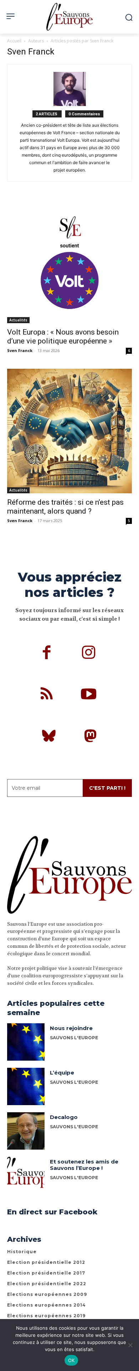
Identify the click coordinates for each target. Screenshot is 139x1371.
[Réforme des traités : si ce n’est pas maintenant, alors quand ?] (69, 431)
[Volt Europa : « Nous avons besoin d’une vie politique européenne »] (69, 261)
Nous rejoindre (71, 1028)
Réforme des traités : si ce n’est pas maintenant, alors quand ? (65, 506)
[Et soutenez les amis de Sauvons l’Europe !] (26, 1175)
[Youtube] (89, 695)
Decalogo (64, 1117)
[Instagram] (89, 653)
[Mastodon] (90, 737)
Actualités (18, 319)
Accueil (14, 41)
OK (71, 1360)
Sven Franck (19, 350)
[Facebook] (47, 653)
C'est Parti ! (107, 788)
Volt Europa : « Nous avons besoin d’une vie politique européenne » (63, 336)
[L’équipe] (26, 1086)
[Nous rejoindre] (26, 1042)
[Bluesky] (49, 737)
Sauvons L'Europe (74, 1037)
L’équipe (62, 1072)
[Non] (130, 1345)
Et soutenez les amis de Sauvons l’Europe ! (84, 1164)
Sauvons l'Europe (74, 1126)
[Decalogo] (26, 1131)
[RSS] (47, 695)
